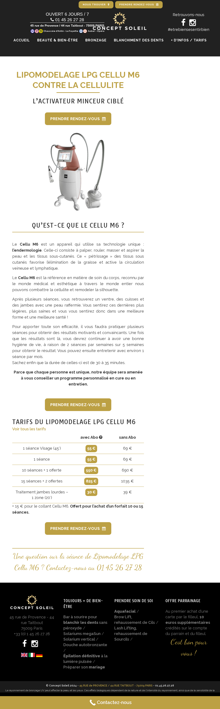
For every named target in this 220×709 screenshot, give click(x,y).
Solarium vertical (79, 639)
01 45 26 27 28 (119, 567)
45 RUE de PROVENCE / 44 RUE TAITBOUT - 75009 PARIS (116, 685)
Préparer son (84, 667)
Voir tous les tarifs (29, 429)
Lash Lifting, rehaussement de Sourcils (130, 633)
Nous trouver (94, 4)
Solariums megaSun (82, 633)
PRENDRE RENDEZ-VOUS (136, 4)
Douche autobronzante (85, 644)
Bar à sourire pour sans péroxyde (85, 622)
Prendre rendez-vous (75, 118)
